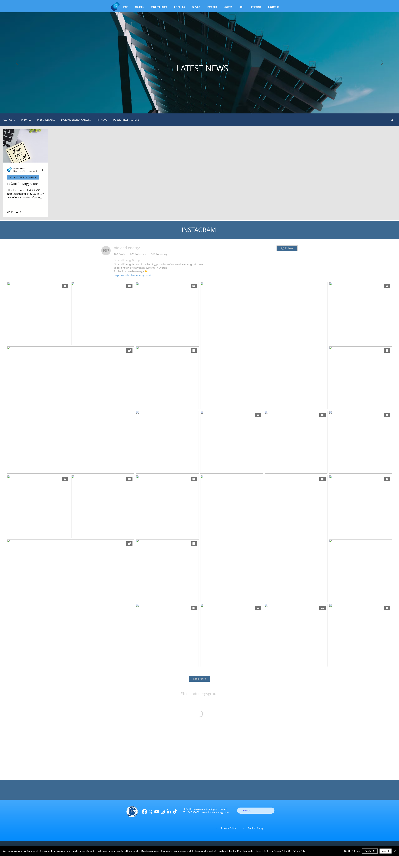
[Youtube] (156, 811)
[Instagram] (162, 811)
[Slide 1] (199, 105)
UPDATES (26, 119)
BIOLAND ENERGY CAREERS (76, 119)
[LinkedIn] (168, 811)
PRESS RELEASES (46, 119)
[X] (150, 811)
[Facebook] (144, 811)
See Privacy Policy (297, 851)
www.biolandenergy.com (215, 812)
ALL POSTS (9, 119)
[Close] (395, 851)
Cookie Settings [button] (352, 851)
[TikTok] (175, 811)
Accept (385, 851)
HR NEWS (102, 119)
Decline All (370, 851)
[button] (141, 6)
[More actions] (44, 169)
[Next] (382, 63)
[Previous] (17, 63)
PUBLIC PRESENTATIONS (126, 119)
